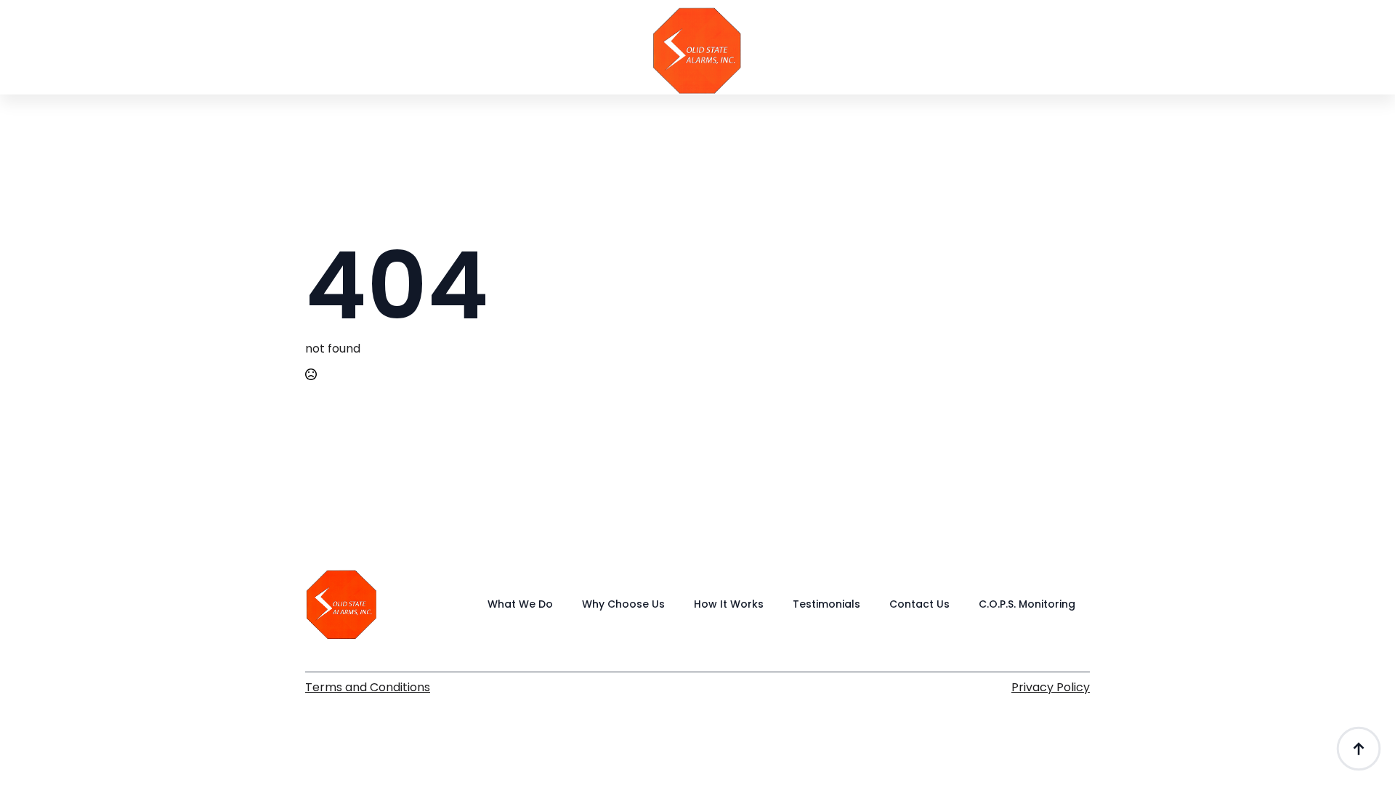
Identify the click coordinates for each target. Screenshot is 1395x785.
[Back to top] (1358, 748)
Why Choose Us (489, 66)
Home (280, 66)
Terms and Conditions (367, 688)
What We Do (372, 66)
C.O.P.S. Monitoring (1027, 604)
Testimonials (1011, 66)
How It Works (899, 66)
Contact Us (1118, 66)
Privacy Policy (1050, 688)
